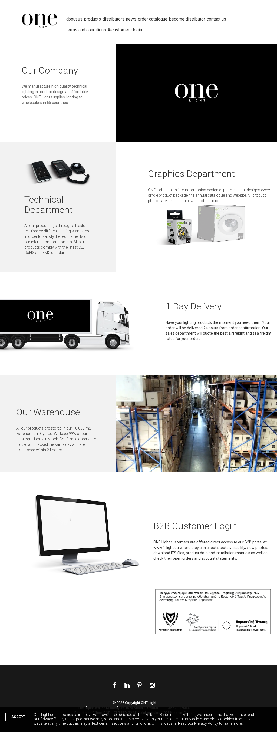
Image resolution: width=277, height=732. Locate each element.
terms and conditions (86, 6)
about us (74, 19)
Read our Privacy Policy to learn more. (210, 723)
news (131, 19)
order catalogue (152, 19)
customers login (126, 6)
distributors (113, 19)
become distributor (187, 19)
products (92, 19)
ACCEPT (18, 717)
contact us (216, 19)
